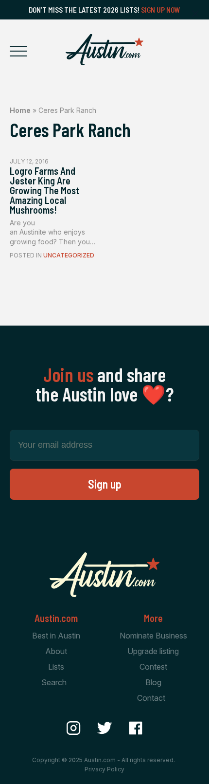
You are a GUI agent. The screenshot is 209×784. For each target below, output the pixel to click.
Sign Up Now (160, 9)
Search (54, 682)
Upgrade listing (153, 651)
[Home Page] (104, 49)
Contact (151, 698)
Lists (56, 667)
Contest (153, 667)
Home (20, 110)
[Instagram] (73, 728)
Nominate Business (153, 635)
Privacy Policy (104, 769)
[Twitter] (104, 728)
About (56, 651)
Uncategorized (68, 255)
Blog (153, 682)
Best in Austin (56, 635)
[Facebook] (135, 728)
